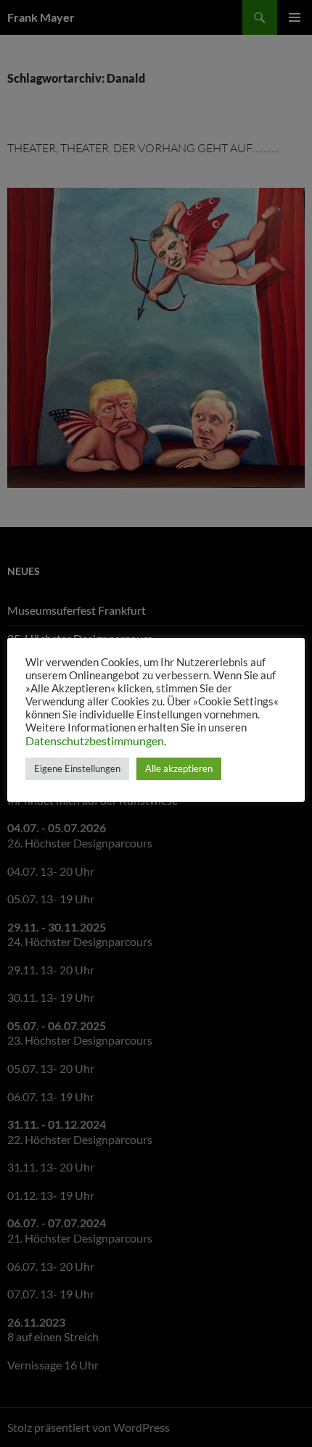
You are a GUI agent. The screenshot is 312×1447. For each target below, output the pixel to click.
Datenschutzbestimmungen (94, 740)
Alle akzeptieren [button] (179, 768)
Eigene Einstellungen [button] (77, 768)
